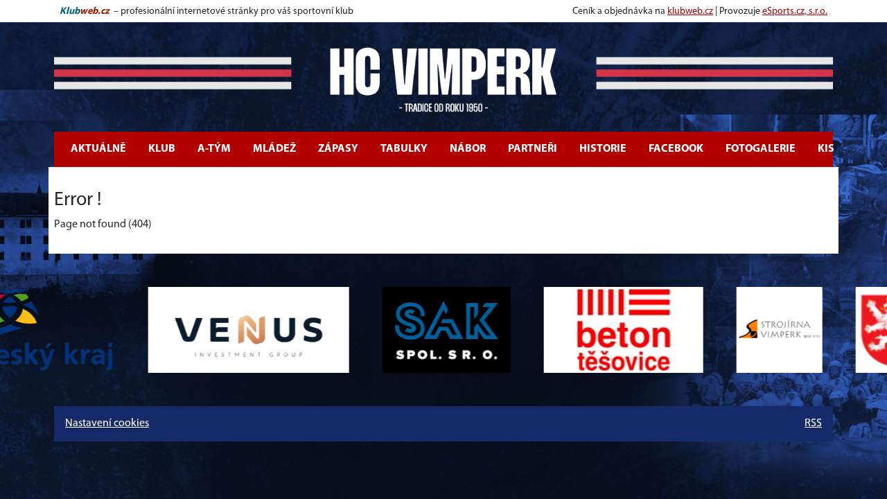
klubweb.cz (690, 11)
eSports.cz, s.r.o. (794, 11)
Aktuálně (98, 149)
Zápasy (338, 149)
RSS (813, 423)
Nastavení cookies (107, 423)
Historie (602, 149)
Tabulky (404, 149)
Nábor (468, 149)
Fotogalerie (761, 149)
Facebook (676, 149)
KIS (826, 149)
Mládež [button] (274, 149)
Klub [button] (161, 149)
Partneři (532, 149)
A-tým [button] (214, 149)
